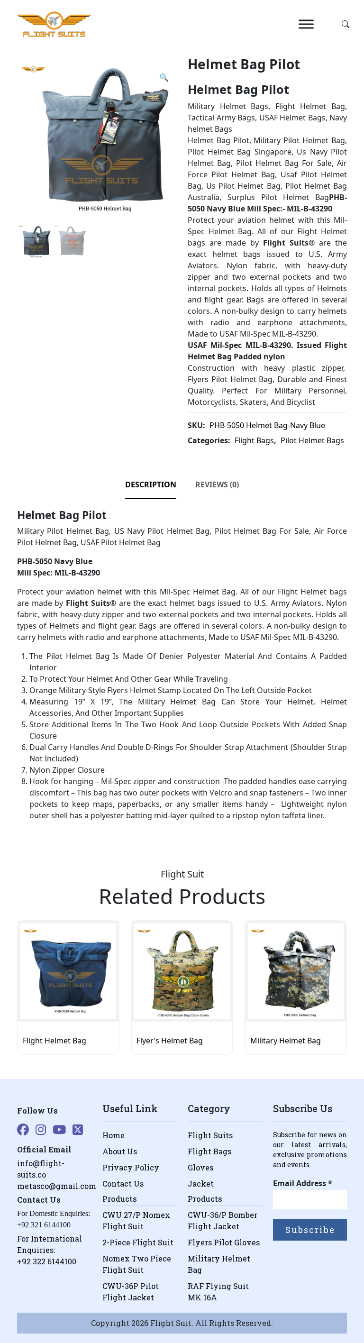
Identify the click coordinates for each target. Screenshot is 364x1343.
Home (113, 1135)
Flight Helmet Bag (54, 1040)
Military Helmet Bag (285, 1040)
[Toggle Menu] (306, 24)
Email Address (302, 1183)
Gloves (200, 1167)
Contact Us (123, 1183)
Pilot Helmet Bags (312, 440)
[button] (164, 77)
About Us (119, 1151)
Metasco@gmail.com (56, 1186)
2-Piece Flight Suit (137, 1242)
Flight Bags (254, 440)
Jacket (201, 1183)
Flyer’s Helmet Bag (169, 1040)
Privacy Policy (130, 1167)
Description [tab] (150, 484)
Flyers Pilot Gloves (224, 1242)
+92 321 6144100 (44, 1225)
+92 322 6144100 (46, 1261)
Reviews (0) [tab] (217, 484)
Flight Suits (210, 1135)
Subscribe (310, 1229)
